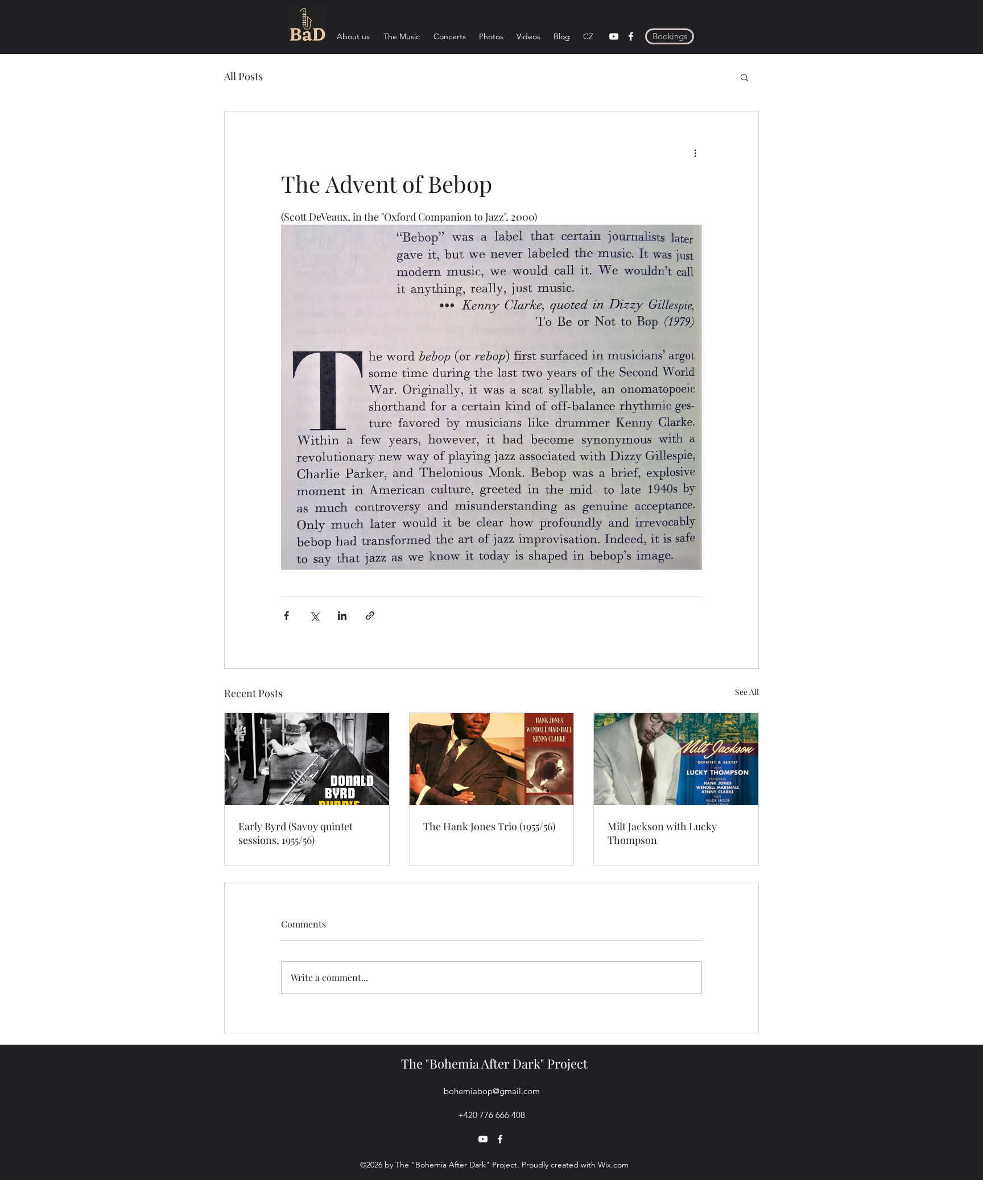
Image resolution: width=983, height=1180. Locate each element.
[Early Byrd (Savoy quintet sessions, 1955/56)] (307, 759)
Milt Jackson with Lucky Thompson (662, 833)
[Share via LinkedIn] (342, 615)
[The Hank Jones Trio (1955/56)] (492, 759)
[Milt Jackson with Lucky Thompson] (676, 759)
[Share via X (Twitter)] (314, 615)
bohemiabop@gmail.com (492, 1091)
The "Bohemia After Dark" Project (494, 1063)
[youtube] (613, 36)
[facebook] (631, 36)
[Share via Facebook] (286, 615)
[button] (744, 76)
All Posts (243, 76)
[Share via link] (370, 615)
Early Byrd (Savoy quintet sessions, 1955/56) (295, 833)
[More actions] (695, 152)
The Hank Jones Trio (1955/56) (489, 826)
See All (747, 691)
